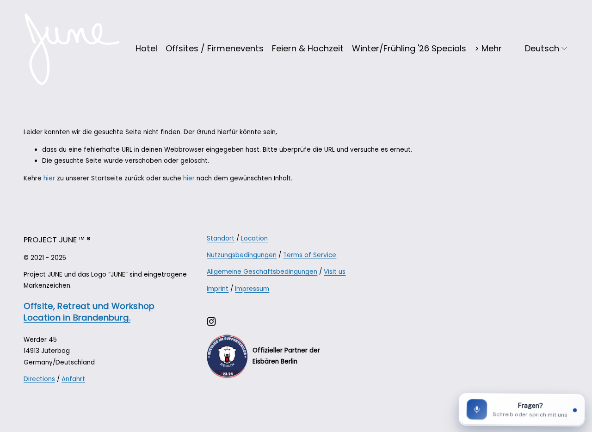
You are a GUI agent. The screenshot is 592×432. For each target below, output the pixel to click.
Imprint (217, 288)
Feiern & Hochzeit (308, 48)
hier (49, 178)
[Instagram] (211, 321)
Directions (39, 379)
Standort (220, 238)
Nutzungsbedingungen (242, 255)
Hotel (146, 48)
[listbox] (541, 48)
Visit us (334, 271)
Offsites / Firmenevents (215, 48)
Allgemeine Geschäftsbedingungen (262, 271)
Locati (250, 238)
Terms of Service (309, 255)
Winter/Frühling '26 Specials (409, 48)
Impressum (252, 288)
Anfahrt (73, 379)
